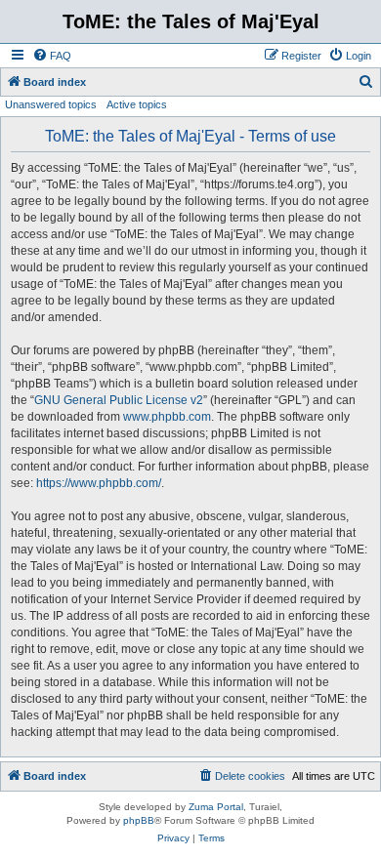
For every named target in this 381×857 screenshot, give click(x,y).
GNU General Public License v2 (118, 400)
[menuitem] (51, 55)
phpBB (138, 820)
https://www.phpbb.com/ (98, 483)
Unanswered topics (51, 104)
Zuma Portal (216, 806)
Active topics (136, 104)
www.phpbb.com (167, 417)
